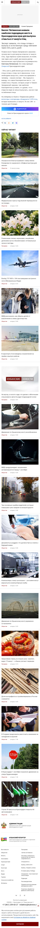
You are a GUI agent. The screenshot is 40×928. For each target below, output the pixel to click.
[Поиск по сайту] (37, 2)
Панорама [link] (4, 246)
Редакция (24, 878)
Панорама (24, 849)
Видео (3, 874)
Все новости (5, 849)
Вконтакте (16, 895)
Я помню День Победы (28, 871)
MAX (31, 113)
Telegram (24, 895)
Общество (5, 26)
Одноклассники (20, 895)
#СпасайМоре (6, 118)
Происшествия (5, 862)
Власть (3, 855)
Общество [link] (4, 168)
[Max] (16, 122)
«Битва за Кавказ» (27, 852)
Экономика (4, 858)
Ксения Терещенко (27, 26)
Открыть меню (2, 2)
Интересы (4, 883)
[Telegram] (12, 122)
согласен (20, 924)
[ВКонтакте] (5, 122)
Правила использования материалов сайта (28, 885)
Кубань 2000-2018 (26, 864)
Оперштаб (5, 66)
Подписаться (21, 109)
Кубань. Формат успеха (28, 868)
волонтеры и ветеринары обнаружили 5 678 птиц (19, 99)
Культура (4, 868)
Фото (2, 871)
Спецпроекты (25, 861)
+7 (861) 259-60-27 (10, 905)
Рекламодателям (26, 881)
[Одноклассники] (8, 122)
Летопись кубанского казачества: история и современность (28, 857)
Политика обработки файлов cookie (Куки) (27, 889)
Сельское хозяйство (7, 880)
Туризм (3, 877)
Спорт (3, 865)
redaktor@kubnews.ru (28, 905)
